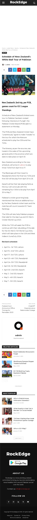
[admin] (3, 65)
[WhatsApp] (24, 70)
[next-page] (6, 380)
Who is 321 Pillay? (20, 428)
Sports (16, 48)
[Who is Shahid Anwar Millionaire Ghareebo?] (7, 401)
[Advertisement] (18, 25)
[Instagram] (13, 502)
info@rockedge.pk (23, 489)
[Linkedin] (28, 70)
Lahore (22, 165)
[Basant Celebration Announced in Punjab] (7, 354)
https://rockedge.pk (18, 338)
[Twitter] (15, 70)
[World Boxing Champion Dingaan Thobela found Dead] (7, 364)
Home (3, 48)
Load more (18, 438)
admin (8, 64)
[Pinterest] (19, 70)
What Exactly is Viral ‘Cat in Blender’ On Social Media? (23, 409)
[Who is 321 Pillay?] (7, 431)
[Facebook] (10, 70)
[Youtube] (28, 502)
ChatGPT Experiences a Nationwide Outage (27, 308)
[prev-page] (3, 380)
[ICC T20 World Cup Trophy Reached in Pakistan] (7, 373)
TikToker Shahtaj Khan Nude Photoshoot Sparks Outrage (24, 419)
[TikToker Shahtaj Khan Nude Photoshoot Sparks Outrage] (7, 421)
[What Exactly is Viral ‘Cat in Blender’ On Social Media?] (7, 411)
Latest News (10, 48)
